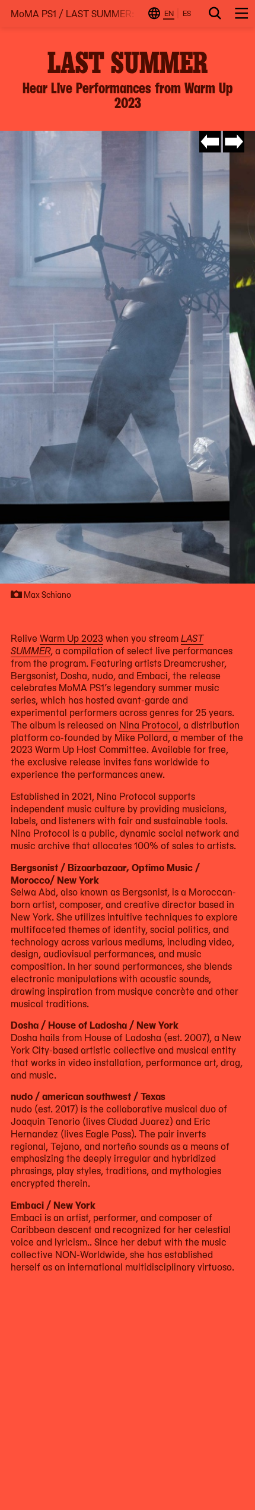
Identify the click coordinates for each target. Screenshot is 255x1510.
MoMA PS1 (33, 13)
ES (187, 13)
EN (169, 13)
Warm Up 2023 (71, 638)
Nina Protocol (149, 724)
